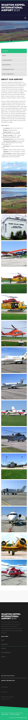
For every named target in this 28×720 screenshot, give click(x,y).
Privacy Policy (4, 714)
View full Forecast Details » (8, 675)
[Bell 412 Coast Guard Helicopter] (14, 572)
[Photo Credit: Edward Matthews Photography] (14, 174)
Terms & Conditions (15, 714)
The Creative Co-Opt (21, 717)
